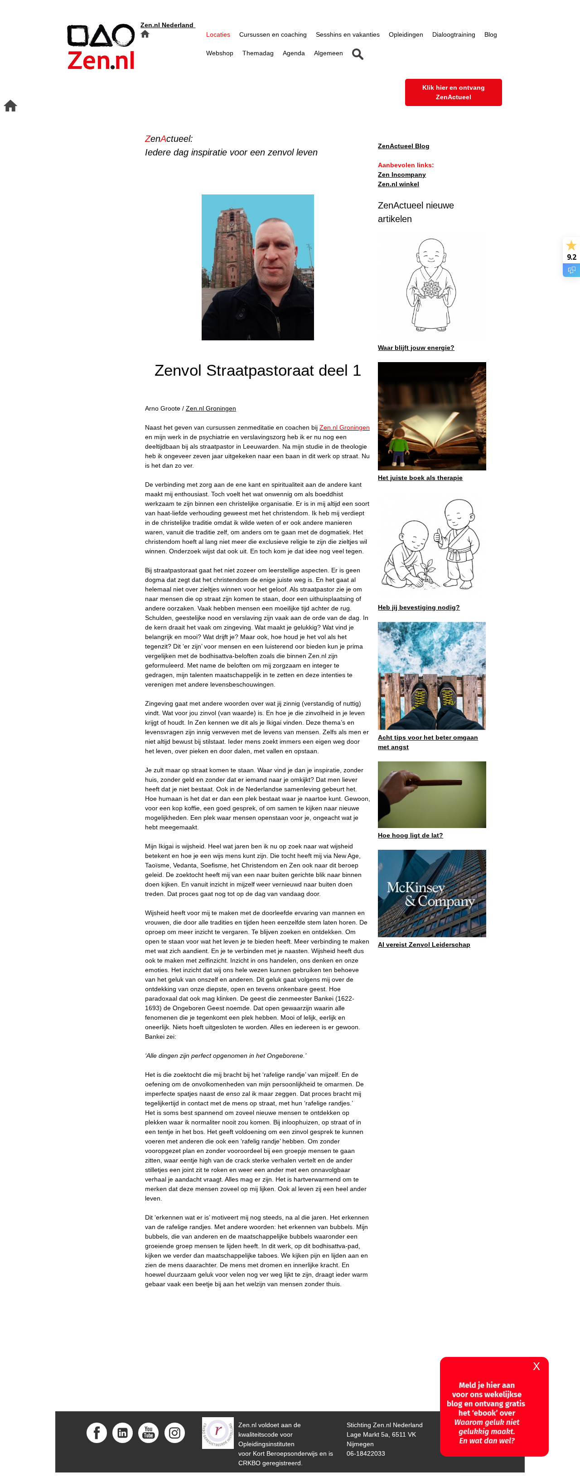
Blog (490, 34)
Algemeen (328, 53)
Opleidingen (406, 34)
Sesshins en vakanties (348, 34)
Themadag (258, 53)
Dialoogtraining (453, 34)
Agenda (294, 53)
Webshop (219, 53)
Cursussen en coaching (273, 34)
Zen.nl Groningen (211, 408)
